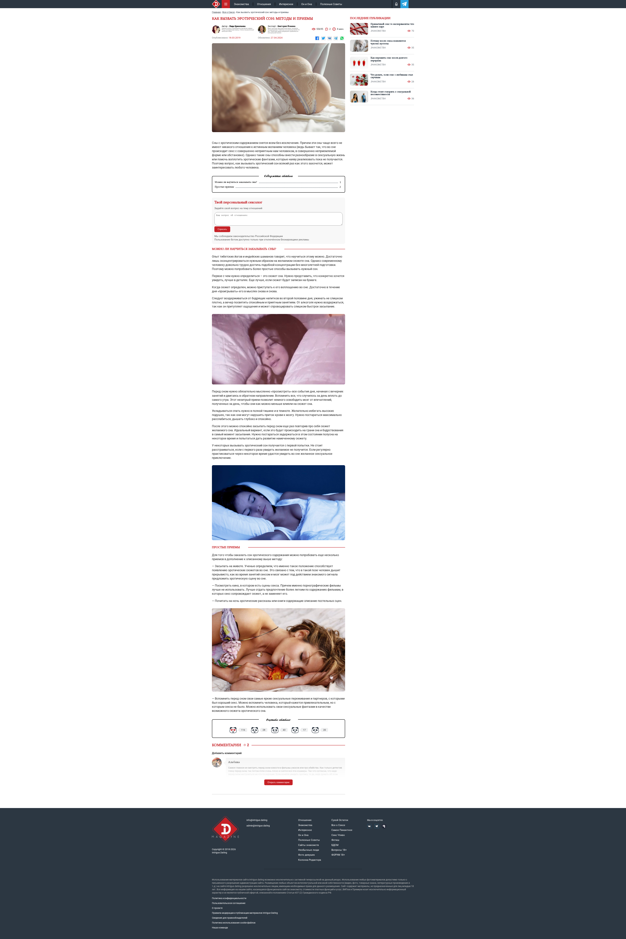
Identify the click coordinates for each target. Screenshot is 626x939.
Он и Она (306, 4)
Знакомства (241, 4)
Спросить (222, 229)
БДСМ (334, 845)
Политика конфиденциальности (229, 898)
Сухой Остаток (339, 820)
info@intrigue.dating (256, 820)
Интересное (286, 4)
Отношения (264, 4)
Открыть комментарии (278, 782)
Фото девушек (306, 854)
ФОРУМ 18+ (338, 854)
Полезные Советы (331, 4)
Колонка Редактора (309, 859)
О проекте (217, 908)
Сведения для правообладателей (229, 917)
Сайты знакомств (308, 845)
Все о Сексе (338, 825)
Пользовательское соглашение (228, 903)
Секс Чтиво (338, 835)
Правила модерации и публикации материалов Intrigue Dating (245, 913)
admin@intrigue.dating (258, 825)
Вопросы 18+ (339, 849)
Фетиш (335, 840)
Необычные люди (308, 849)
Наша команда (220, 927)
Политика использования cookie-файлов (233, 922)
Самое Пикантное (341, 830)
